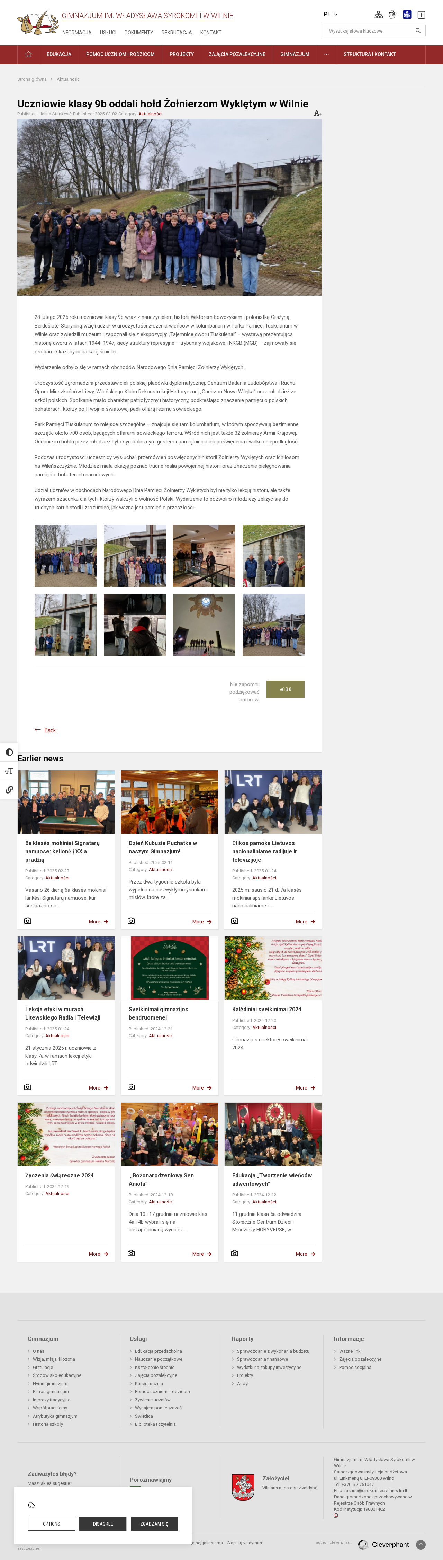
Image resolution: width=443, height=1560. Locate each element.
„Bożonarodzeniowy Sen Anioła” (161, 1179)
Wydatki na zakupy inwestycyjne (269, 1367)
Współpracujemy (50, 1407)
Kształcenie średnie (154, 1367)
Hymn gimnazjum (50, 1383)
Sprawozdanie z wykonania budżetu (273, 1351)
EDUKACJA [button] (59, 54)
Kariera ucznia (149, 1383)
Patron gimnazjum (51, 1391)
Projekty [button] (182, 54)
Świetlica (144, 1416)
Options (51, 1524)
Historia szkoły (48, 1424)
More (94, 921)
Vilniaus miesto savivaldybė (289, 1487)
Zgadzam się (154, 1524)
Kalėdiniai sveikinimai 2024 (266, 1009)
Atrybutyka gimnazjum (55, 1416)
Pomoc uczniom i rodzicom (162, 1391)
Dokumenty (139, 32)
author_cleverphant (333, 1542)
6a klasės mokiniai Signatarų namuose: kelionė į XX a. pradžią (62, 851)
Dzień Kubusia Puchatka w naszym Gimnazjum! (163, 847)
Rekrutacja (177, 32)
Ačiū (285, 689)
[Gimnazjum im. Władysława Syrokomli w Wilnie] (38, 20)
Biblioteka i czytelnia (155, 1424)
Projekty (245, 1375)
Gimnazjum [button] (294, 54)
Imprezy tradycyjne (51, 1399)
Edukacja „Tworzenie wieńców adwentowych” (272, 1179)
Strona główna (32, 79)
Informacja (77, 32)
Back (50, 730)
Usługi (108, 32)
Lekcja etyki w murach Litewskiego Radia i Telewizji (62, 1013)
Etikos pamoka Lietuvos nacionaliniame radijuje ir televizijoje (264, 851)
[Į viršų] (421, 1545)
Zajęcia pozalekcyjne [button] (237, 54)
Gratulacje (43, 1367)
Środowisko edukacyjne (57, 1375)
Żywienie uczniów (153, 1399)
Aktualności (69, 79)
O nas (38, 1351)
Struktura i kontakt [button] (370, 54)
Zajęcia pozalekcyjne (156, 1375)
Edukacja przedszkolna (158, 1351)
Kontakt (211, 32)
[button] (378, 14)
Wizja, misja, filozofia (54, 1359)
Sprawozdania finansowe (262, 1359)
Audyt (243, 1383)
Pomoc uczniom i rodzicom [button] (120, 54)
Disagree (103, 1524)
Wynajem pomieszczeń (158, 1407)
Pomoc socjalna (355, 1367)
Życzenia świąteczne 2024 (59, 1175)
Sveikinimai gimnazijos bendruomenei (158, 1013)
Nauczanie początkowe (158, 1359)
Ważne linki (350, 1351)
